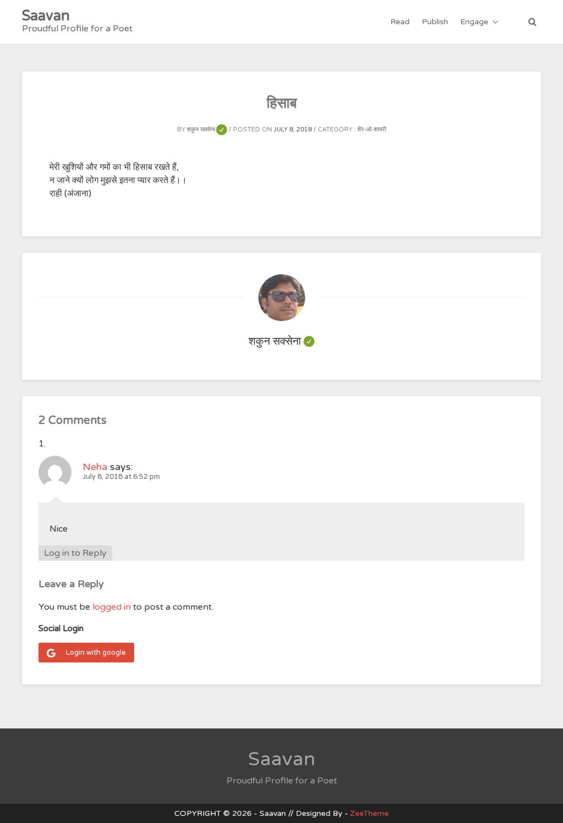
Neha (94, 467)
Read (400, 21)
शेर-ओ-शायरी (371, 129)
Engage (474, 21)
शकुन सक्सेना (207, 129)
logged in (111, 606)
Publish (435, 21)
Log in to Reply (75, 553)
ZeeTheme (369, 813)
